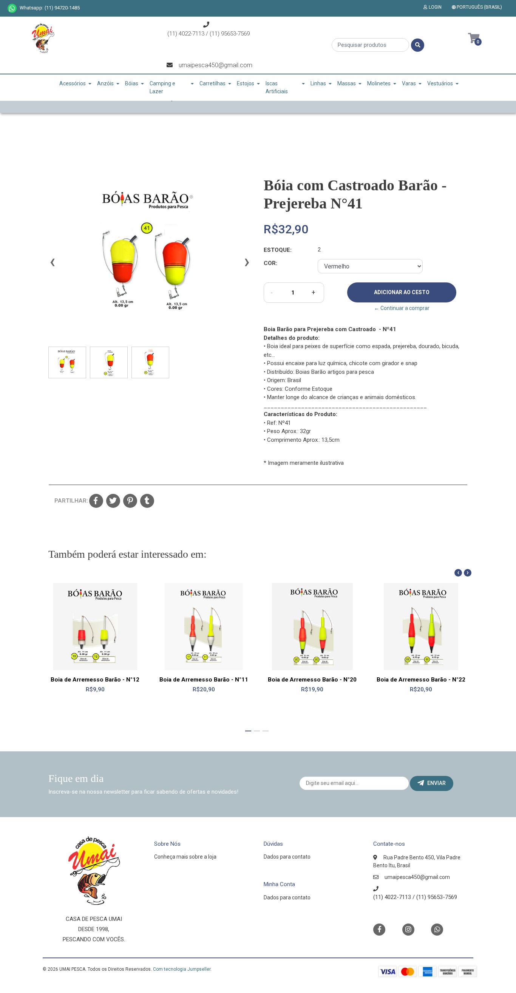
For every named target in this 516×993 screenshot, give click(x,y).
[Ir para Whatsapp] (12, 8)
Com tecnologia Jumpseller (181, 969)
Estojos (245, 83)
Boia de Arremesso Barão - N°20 (312, 679)
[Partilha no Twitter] (113, 501)
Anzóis (105, 83)
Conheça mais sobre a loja (185, 857)
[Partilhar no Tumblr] (147, 501)
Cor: (270, 263)
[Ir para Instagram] (408, 929)
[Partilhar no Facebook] (96, 501)
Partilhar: (68, 500)
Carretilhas (212, 83)
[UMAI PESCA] (43, 41)
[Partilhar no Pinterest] (130, 501)
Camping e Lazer (162, 87)
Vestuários (440, 83)
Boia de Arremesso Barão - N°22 (421, 679)
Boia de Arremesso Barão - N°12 (95, 679)
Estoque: (278, 250)
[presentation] (52, 265)
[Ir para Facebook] (379, 929)
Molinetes (379, 83)
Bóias (131, 83)
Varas (409, 83)
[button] (478, 7)
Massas (346, 83)
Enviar (436, 783)
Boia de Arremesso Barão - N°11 (203, 679)
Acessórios (72, 83)
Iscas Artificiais (277, 87)
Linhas (318, 83)
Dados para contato (287, 857)
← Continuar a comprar (401, 308)
